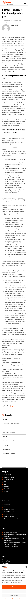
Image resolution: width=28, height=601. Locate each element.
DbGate (5, 419)
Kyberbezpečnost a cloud (9, 432)
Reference (6, 486)
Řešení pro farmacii (9, 516)
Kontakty (6, 491)
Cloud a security (8, 507)
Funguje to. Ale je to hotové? (11, 547)
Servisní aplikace (7, 449)
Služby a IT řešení (8, 479)
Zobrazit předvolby (14, 595)
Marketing (4, 22)
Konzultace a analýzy (8, 428)
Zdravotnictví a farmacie (9, 453)
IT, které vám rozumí (9, 477)
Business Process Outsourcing (11, 519)
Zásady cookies (8, 598)
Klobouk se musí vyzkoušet (10, 532)
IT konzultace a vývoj (9, 511)
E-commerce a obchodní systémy (11, 423)
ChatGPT (10, 407)
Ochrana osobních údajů (17, 598)
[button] (25, 567)
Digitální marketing (9, 509)
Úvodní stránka (8, 475)
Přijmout (14, 586)
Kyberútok (6, 489)
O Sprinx (6, 482)
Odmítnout (14, 591)
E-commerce (7, 504)
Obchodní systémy (8, 514)
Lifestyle (5, 436)
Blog (5, 484)
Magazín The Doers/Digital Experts (11, 441)
